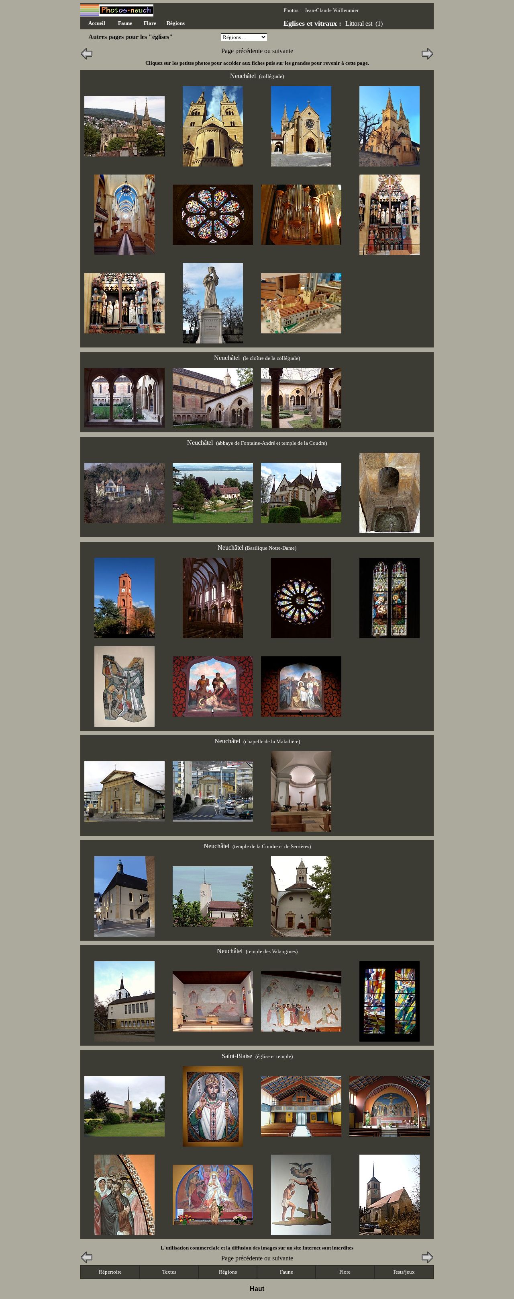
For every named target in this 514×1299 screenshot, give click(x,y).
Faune (286, 1272)
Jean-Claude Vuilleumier (332, 10)
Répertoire (110, 1272)
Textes (169, 1272)
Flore (345, 1272)
